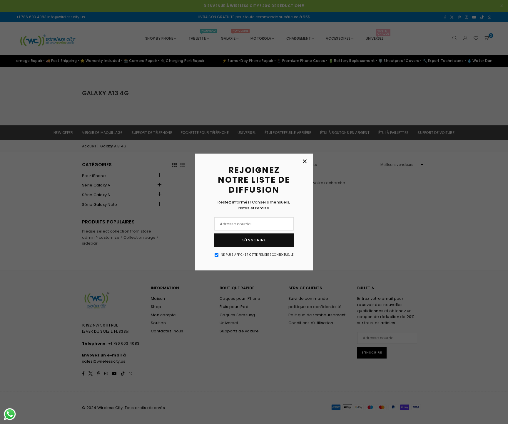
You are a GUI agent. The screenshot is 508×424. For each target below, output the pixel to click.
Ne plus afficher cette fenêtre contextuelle (257, 255)
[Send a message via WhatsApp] (10, 414)
